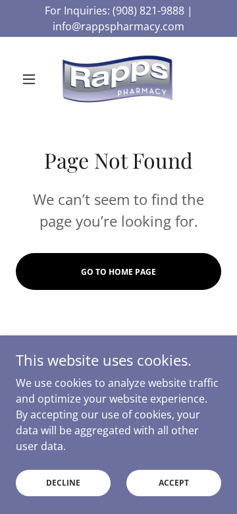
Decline (63, 482)
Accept (174, 482)
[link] (118, 79)
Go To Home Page (118, 271)
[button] (31, 79)
